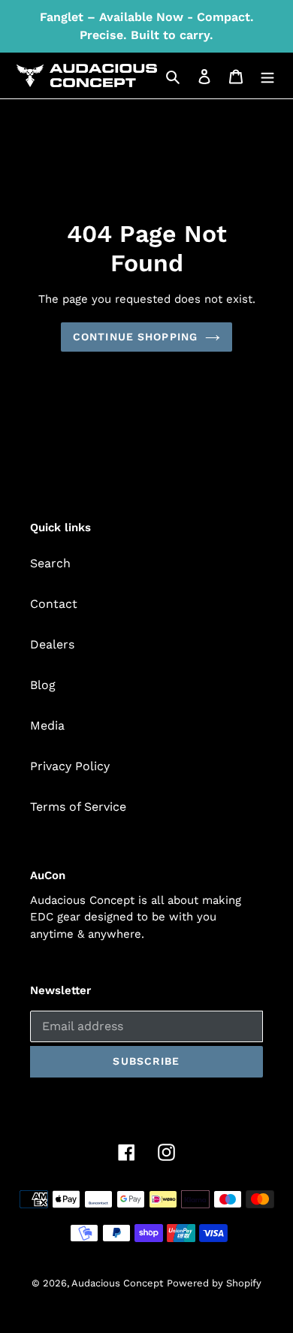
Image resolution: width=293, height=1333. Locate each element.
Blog (43, 685)
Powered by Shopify (214, 1283)
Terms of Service (78, 806)
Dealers (52, 644)
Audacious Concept (117, 1283)
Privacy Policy (70, 766)
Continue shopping (135, 337)
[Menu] (267, 75)
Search (50, 563)
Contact (53, 604)
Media (47, 725)
